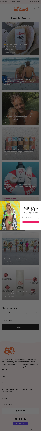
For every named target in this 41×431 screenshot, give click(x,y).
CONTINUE (31, 222)
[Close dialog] (39, 202)
